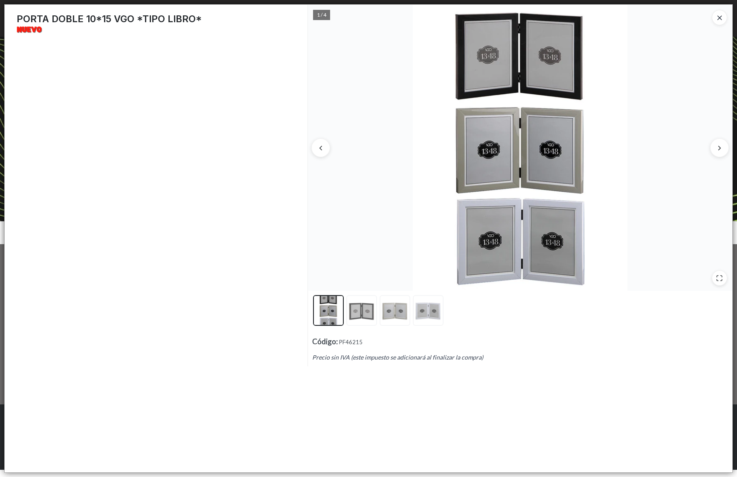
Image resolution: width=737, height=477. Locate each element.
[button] (328, 310)
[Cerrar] (719, 17)
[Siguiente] (719, 147)
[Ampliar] (719, 278)
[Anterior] (320, 147)
